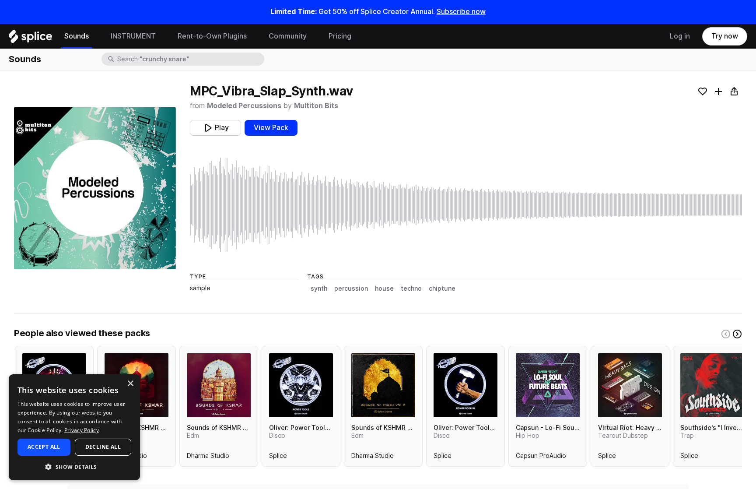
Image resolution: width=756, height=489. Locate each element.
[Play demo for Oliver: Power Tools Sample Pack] (301, 385)
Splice (278, 457)
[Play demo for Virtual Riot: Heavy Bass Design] (630, 385)
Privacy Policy (81, 430)
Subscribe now (461, 11)
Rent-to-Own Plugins (212, 36)
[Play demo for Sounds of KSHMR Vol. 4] (218, 385)
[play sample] (466, 205)
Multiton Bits (316, 106)
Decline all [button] (103, 446)
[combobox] (189, 59)
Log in (680, 36)
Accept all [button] (44, 446)
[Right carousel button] (737, 334)
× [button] (130, 383)
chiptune (442, 288)
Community (288, 36)
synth (319, 288)
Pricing (340, 36)
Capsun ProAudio (541, 457)
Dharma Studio (208, 457)
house (384, 288)
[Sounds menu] (95, 36)
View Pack (271, 127)
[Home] (30, 38)
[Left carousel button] (726, 334)
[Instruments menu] (162, 36)
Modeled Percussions (244, 106)
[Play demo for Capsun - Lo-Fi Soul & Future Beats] (547, 385)
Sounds (76, 36)
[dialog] (74, 427)
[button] (74, 466)
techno (411, 288)
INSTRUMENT (133, 36)
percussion (351, 288)
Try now (724, 36)
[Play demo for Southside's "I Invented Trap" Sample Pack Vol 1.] (712, 385)
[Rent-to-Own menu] (253, 36)
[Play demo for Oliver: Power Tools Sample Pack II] (465, 385)
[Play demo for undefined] (95, 188)
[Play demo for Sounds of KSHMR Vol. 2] (383, 385)
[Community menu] (313, 36)
